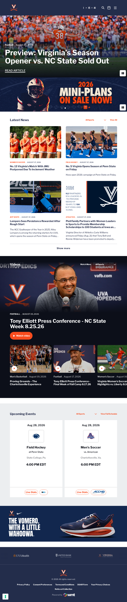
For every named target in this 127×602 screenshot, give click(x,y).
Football (9, 44)
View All (113, 120)
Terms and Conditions (64, 584)
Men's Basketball (18, 376)
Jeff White (14, 217)
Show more (63, 248)
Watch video (23, 335)
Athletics (70, 217)
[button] (61, 108)
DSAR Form (82, 584)
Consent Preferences (42, 584)
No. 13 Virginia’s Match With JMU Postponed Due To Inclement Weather (32, 168)
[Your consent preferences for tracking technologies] (5, 597)
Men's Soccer (91, 447)
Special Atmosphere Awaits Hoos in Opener (54, 57)
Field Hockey (72, 162)
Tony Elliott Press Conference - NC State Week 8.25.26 (58, 323)
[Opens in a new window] (63, 94)
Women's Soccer (17, 162)
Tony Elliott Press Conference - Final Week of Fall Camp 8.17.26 (72, 383)
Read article (15, 70)
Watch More (85, 264)
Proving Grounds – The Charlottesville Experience (25, 383)
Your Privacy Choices (100, 584)
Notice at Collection (63, 589)
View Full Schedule (109, 414)
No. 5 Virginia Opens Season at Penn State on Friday (91, 168)
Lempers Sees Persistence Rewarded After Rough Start (35, 223)
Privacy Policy (23, 584)
